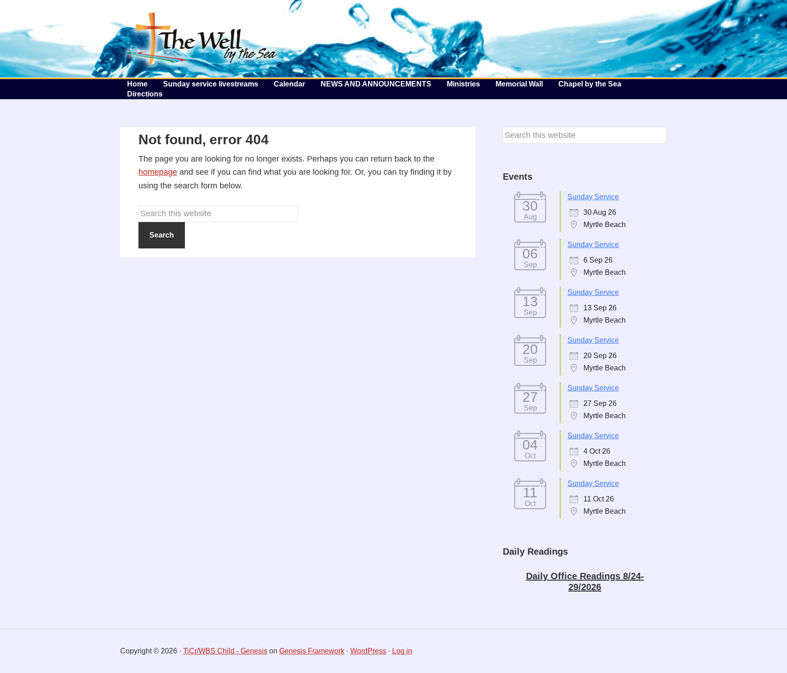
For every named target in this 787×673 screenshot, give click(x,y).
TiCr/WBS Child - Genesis (225, 651)
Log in (402, 651)
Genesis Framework (311, 651)
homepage (157, 172)
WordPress (368, 651)
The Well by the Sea (202, 38)
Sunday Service (593, 197)
